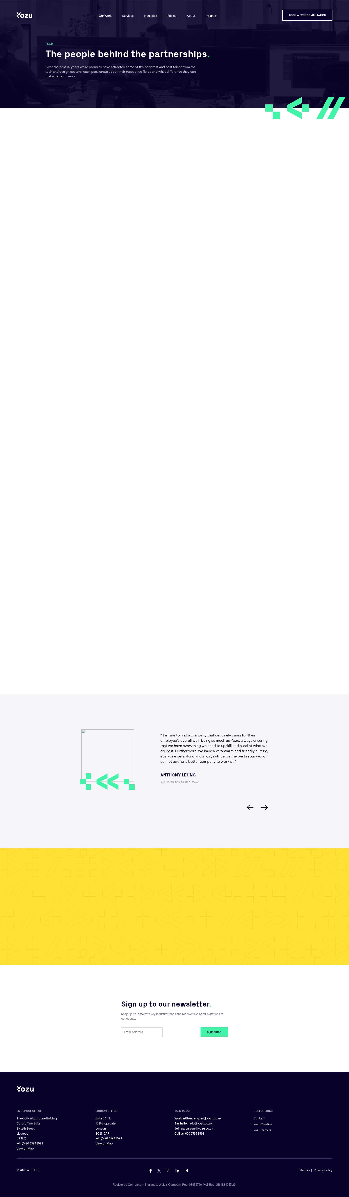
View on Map (25, 1148)
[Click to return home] (24, 15)
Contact (258, 1118)
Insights (211, 16)
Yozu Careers (262, 1130)
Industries (150, 16)
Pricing (172, 16)
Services (128, 16)
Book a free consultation (307, 15)
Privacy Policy (323, 1170)
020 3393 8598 (194, 1133)
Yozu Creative (262, 1124)
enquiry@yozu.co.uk (207, 1118)
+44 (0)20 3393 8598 (30, 1143)
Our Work (105, 16)
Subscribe (214, 1032)
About (191, 16)
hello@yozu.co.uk (200, 1123)
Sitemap (304, 1170)
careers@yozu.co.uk (199, 1128)
